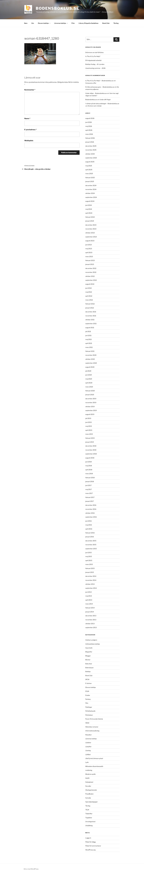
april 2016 (88, 529)
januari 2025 (89, 181)
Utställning (89, 825)
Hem (25, 23)
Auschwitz (88, 648)
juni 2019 (88, 422)
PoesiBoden (89, 794)
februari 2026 (90, 138)
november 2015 (90, 544)
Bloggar (88, 656)
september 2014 (91, 588)
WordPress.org (90, 850)
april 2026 (88, 130)
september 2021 (91, 323)
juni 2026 (88, 122)
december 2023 (90, 225)
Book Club (105, 23)
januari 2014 (89, 612)
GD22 (87, 723)
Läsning (88, 750)
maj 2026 (88, 126)
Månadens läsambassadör (94, 766)
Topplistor (88, 818)
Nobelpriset (89, 782)
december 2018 (90, 446)
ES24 (87, 691)
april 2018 (88, 470)
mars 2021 (89, 347)
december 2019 (90, 398)
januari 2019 (89, 442)
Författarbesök (90, 711)
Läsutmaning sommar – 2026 (95, 68)
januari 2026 (89, 142)
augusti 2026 (89, 118)
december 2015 (90, 541)
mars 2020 (89, 387)
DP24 (87, 679)
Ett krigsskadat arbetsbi (93, 60)
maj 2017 (88, 489)
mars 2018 (89, 473)
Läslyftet (88, 746)
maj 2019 (88, 426)
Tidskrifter (88, 813)
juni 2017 (88, 485)
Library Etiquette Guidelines (88, 23)
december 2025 (90, 146)
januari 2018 (89, 481)
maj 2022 (88, 292)
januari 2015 (89, 572)
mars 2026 (89, 134)
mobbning (88, 770)
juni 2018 (88, 462)
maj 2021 (88, 339)
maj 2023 (88, 248)
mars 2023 (89, 256)
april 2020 (88, 383)
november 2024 (90, 189)
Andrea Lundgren (91, 640)
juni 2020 (88, 375)
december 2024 (90, 185)
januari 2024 (89, 221)
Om (32, 23)
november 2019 (90, 402)
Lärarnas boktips (60, 23)
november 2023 (90, 229)
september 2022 (91, 280)
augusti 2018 (89, 458)
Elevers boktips (43, 23)
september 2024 (91, 197)
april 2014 (88, 600)
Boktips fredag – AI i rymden (94, 64)
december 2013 (90, 616)
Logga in (88, 838)
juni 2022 (88, 288)
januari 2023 (89, 264)
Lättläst (88, 754)
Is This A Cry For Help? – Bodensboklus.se (99, 81)
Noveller (88, 786)
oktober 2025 (90, 154)
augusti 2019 (89, 414)
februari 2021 (89, 351)
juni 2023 (88, 245)
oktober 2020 (90, 359)
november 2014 (90, 580)
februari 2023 (90, 260)
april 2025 (88, 170)
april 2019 (88, 430)
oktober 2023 (90, 233)
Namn (27, 119)
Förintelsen (89, 715)
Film (73, 23)
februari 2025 (90, 177)
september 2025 (91, 158)
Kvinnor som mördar (95, 106)
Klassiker (88, 735)
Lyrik (87, 762)
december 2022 (90, 268)
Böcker (87, 660)
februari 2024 (90, 217)
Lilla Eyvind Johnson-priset (94, 758)
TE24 (87, 810)
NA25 (87, 778)
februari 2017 (89, 497)
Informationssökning (92, 731)
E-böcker (88, 683)
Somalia (88, 798)
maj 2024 (88, 209)
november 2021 (90, 316)
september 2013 (91, 627)
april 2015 (88, 560)
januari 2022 (89, 308)
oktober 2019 (90, 406)
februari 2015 (90, 568)
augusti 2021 (89, 327)
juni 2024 (88, 205)
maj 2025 (88, 166)
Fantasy (88, 699)
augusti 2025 (89, 162)
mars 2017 (89, 493)
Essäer (87, 695)
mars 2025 (89, 173)
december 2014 (90, 576)
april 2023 (88, 252)
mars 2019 (89, 434)
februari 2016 (90, 533)
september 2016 (91, 517)
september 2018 (91, 454)
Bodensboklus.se (57, 8)
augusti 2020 (89, 367)
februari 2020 (90, 391)
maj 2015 (88, 556)
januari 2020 (89, 394)
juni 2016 (88, 521)
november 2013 (90, 620)
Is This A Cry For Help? (92, 56)
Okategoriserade (91, 790)
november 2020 (90, 355)
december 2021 (90, 312)
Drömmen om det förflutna (94, 52)
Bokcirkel (88, 664)
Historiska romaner (91, 727)
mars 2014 (89, 604)
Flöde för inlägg (90, 842)
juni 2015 (88, 552)
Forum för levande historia (94, 719)
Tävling (116, 23)
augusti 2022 (89, 284)
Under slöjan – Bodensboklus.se (96, 93)
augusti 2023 (89, 241)
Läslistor (88, 742)
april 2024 (88, 213)
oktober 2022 (90, 276)
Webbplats (28, 141)
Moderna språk (90, 774)
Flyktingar (88, 707)
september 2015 (91, 549)
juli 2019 (88, 418)
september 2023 (91, 237)
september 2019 (91, 410)
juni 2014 (88, 592)
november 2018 (90, 450)
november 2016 (90, 509)
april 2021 (88, 343)
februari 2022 (90, 304)
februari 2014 (90, 608)
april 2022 (88, 296)
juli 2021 (88, 331)
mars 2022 (89, 300)
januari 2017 (89, 501)
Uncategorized (90, 821)
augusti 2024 (89, 201)
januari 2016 (89, 537)
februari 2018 (90, 477)
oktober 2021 (89, 320)
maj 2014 (88, 596)
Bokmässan (89, 667)
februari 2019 (90, 438)
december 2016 (90, 505)
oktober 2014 (90, 584)
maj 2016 (88, 525)
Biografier (88, 652)
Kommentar (29, 90)
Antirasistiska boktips (92, 644)
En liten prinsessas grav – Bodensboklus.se (99, 87)
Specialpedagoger (91, 802)
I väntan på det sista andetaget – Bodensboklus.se (102, 103)
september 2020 (91, 363)
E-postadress (30, 130)
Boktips (88, 671)
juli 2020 (88, 371)
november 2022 (90, 272)
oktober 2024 (90, 193)
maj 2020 (88, 379)
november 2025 (90, 150)
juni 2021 (88, 335)
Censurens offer (90, 83)
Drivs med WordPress (31, 869)
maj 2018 (88, 466)
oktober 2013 (90, 623)
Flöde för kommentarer (93, 846)
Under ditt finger (105, 99)
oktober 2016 (90, 513)
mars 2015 (89, 564)
